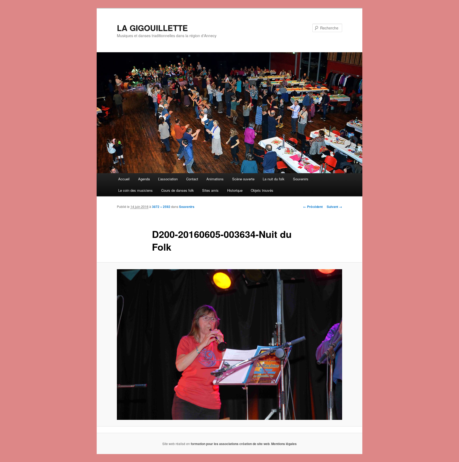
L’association (168, 178)
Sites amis (210, 190)
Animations (215, 178)
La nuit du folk (273, 178)
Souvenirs (300, 178)
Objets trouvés (262, 190)
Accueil (124, 178)
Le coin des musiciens (135, 190)
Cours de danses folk (177, 190)
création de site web (254, 443)
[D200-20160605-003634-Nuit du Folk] (229, 344)
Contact (192, 178)
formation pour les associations (215, 443)
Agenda (144, 178)
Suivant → (334, 206)
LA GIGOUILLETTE (152, 27)
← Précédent (313, 206)
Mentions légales (284, 443)
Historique (235, 190)
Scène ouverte (243, 178)
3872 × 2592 (161, 206)
